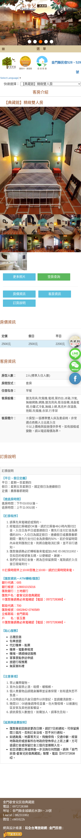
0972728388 (20, 806)
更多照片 (19, 276)
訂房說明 (19, 303)
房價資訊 (19, 294)
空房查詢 (54, 276)
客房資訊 (54, 294)
